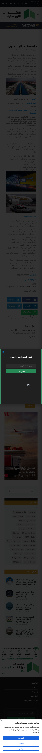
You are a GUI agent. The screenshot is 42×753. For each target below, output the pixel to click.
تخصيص (21, 743)
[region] (21, 736)
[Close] (1, 720)
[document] (21, 376)
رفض (21, 749)
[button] (3, 352)
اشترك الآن (21, 371)
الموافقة (21, 738)
